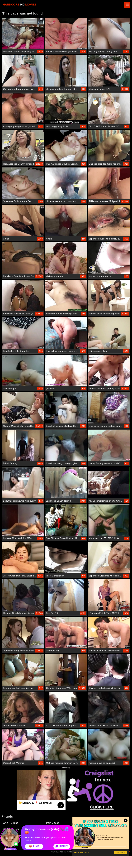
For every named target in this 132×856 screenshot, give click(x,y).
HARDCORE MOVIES (20, 4)
